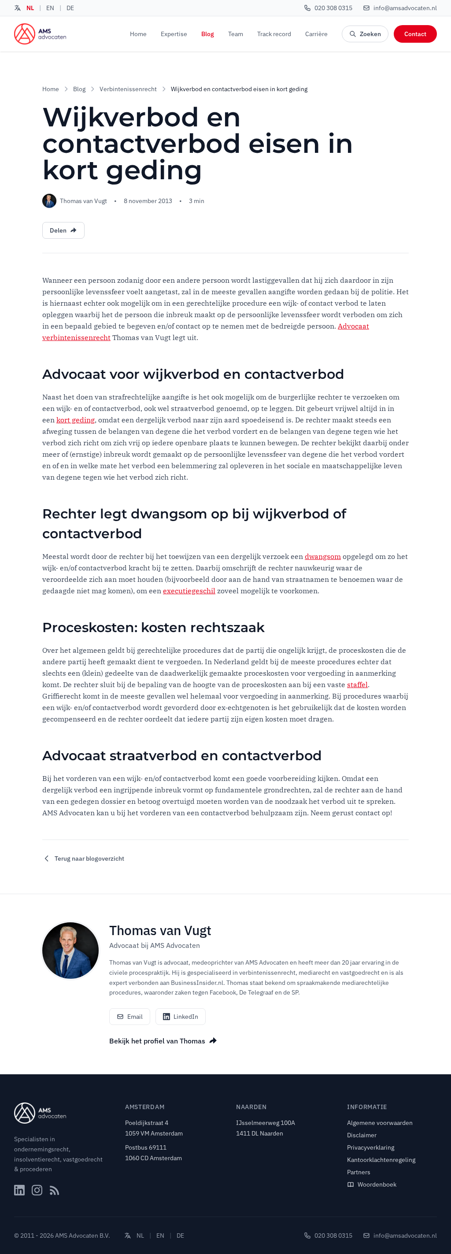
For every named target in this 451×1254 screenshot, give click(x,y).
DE (70, 8)
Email (135, 1017)
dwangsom (323, 556)
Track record (274, 34)
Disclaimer (362, 1135)
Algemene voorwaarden (380, 1123)
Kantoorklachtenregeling (381, 1160)
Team (235, 34)
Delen (58, 230)
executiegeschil (189, 590)
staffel (357, 684)
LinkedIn (186, 1017)
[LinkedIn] (19, 1190)
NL (30, 8)
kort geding (75, 419)
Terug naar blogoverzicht (89, 858)
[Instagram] (37, 1190)
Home (138, 34)
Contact (415, 34)
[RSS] (54, 1190)
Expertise (174, 34)
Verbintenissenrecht (128, 89)
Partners (358, 1172)
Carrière (316, 34)
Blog (207, 34)
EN (50, 8)
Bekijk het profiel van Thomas (157, 1040)
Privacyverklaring (370, 1147)
